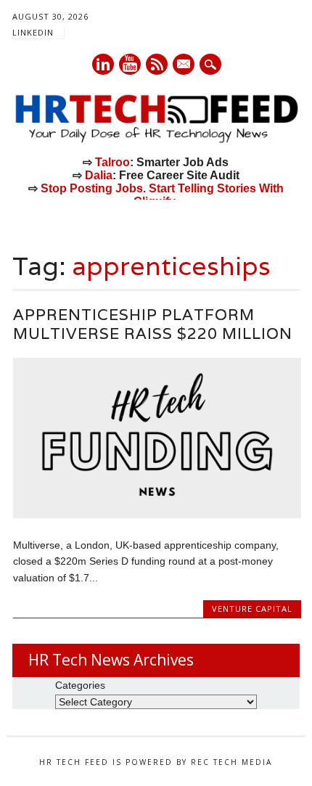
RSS (157, 64)
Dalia (98, 175)
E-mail (184, 65)
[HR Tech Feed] (156, 140)
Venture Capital (252, 608)
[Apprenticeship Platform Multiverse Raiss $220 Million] (157, 514)
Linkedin (103, 64)
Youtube (130, 64)
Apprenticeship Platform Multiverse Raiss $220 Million (152, 324)
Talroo (112, 162)
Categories (80, 685)
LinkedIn (33, 32)
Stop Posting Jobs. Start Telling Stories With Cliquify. (162, 195)
